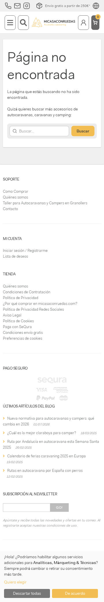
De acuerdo (75, 593)
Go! (59, 507)
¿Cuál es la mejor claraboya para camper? (41, 432)
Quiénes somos (15, 197)
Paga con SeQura (17, 326)
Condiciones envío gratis (23, 332)
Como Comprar (15, 191)
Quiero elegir (15, 582)
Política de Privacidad (20, 297)
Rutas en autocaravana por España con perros (45, 470)
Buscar (83, 131)
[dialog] (52, 576)
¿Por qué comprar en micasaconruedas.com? (40, 303)
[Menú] (10, 22)
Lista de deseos (15, 256)
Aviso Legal (12, 315)
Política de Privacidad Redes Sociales (33, 309)
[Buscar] (23, 22)
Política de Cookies (18, 321)
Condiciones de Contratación (26, 292)
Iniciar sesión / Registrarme (25, 250)
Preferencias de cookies (22, 338)
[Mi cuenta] (83, 22)
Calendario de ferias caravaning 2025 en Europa (46, 456)
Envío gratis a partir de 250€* (67, 5)
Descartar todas (27, 593)
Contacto (10, 208)
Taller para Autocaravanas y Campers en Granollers (45, 203)
